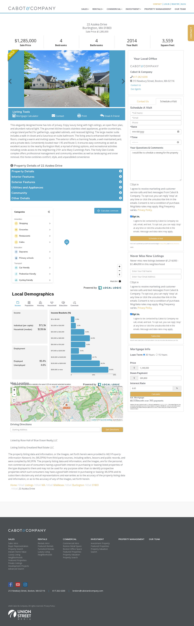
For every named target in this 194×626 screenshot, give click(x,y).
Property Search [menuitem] (15, 549)
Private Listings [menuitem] (15, 563)
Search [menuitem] (94, 551)
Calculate (156, 394)
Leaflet (94, 420)
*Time (133, 137)
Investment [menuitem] (133, 9)
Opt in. (136, 216)
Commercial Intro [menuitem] (71, 543)
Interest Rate (138, 383)
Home (13, 485)
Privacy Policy (145, 210)
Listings (29, 485)
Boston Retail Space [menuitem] (72, 546)
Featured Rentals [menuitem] (45, 546)
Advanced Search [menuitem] (16, 568)
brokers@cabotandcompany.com (88, 590)
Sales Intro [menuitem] (13, 543)
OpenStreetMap (106, 420)
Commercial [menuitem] (114, 9)
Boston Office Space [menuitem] (72, 549)
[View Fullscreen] (14, 400)
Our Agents (136, 89)
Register (175, 4)
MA (43, 485)
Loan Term (136, 354)
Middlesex (58, 485)
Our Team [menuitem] (180, 9)
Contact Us (136, 85)
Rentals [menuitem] (97, 9)
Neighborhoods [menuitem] (15, 557)
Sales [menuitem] (84, 9)
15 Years (162, 354)
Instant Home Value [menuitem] (17, 551)
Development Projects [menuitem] (18, 566)
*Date (133, 126)
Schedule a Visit (168, 101)
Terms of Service (174, 243)
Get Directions (112, 429)
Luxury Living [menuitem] (14, 554)
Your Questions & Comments (146, 147)
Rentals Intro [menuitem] (44, 543)
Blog (183, 4)
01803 (95, 485)
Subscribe (155, 336)
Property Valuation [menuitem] (71, 554)
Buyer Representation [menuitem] (18, 546)
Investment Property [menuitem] (100, 543)
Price (133, 362)
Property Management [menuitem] (157, 9)
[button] (10, 78)
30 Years (150, 354)
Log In (166, 4)
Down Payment (139, 373)
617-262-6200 (140, 76)
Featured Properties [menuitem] (17, 560)
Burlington (78, 485)
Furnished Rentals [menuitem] (46, 549)
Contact (157, 4)
